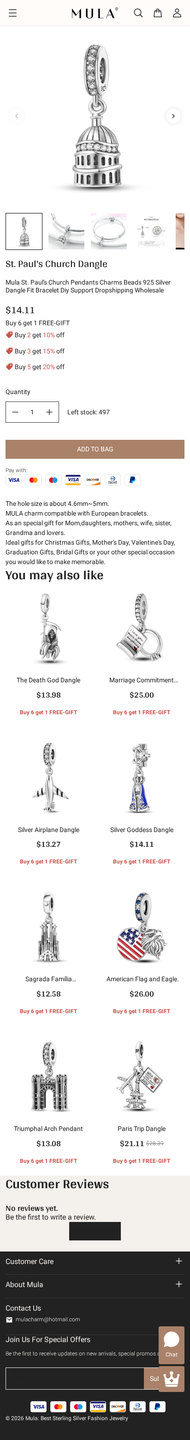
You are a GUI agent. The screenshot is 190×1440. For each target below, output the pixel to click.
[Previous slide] (16, 116)
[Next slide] (173, 116)
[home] (95, 12)
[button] (24, 231)
